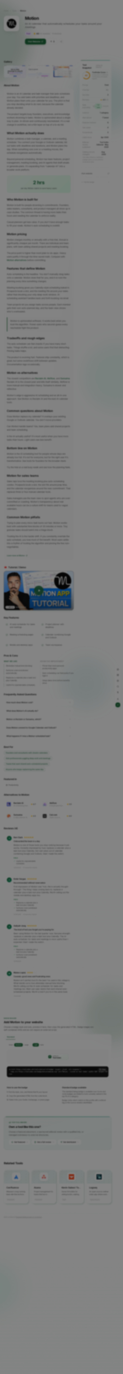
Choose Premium (50, 715)
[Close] (88, 652)
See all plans (79, 715)
